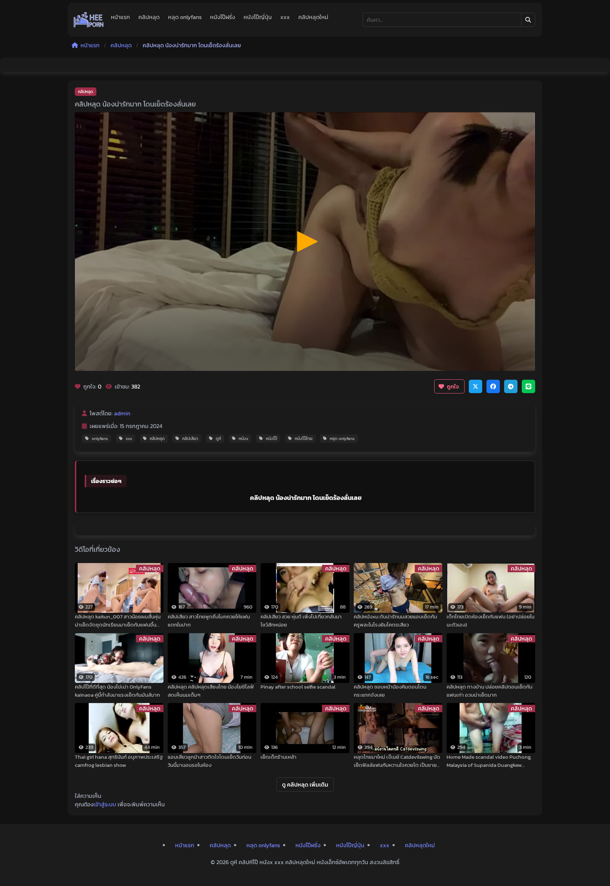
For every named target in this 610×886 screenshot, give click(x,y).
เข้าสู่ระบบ (105, 804)
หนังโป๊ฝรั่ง (222, 17)
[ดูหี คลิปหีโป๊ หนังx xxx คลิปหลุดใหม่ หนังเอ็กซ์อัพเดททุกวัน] (89, 20)
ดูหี (218, 438)
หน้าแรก (120, 17)
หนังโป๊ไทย (303, 438)
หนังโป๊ (271, 438)
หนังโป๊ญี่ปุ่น (258, 17)
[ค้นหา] (528, 20)
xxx (285, 17)
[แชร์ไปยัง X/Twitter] (475, 386)
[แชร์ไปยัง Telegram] (511, 386)
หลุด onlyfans (185, 17)
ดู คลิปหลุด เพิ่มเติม (305, 784)
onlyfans (100, 438)
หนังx (243, 438)
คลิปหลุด (149, 17)
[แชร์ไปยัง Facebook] (493, 386)
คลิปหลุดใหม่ (313, 17)
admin (122, 413)
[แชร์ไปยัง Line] (528, 386)
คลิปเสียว (190, 438)
